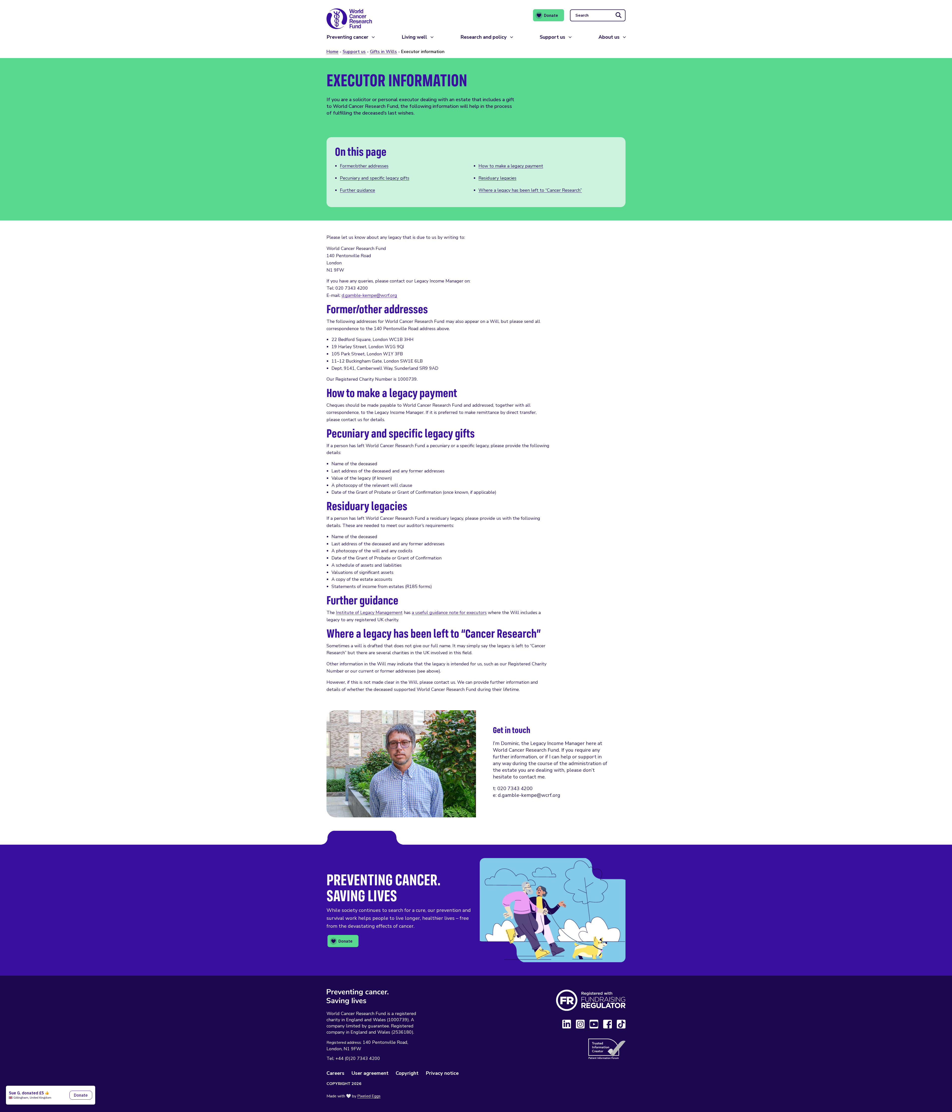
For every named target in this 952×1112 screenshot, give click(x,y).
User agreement (370, 1073)
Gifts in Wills (383, 52)
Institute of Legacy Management (369, 613)
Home (332, 52)
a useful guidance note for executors (449, 613)
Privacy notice (442, 1073)
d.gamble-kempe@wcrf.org (369, 295)
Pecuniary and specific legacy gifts (374, 178)
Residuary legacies (497, 178)
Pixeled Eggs (369, 1096)
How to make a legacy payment (510, 166)
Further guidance (357, 190)
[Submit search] (618, 15)
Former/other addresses (364, 166)
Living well (414, 37)
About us (609, 37)
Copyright (407, 1073)
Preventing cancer (347, 37)
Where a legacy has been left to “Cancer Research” (530, 190)
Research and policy (483, 37)
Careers (335, 1073)
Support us (552, 37)
